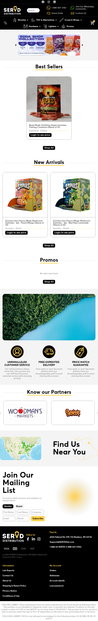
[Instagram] (39, 539)
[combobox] (33, 10)
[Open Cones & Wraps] (81, 20)
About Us (7, 581)
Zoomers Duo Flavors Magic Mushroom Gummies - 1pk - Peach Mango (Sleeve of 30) (24, 223)
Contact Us (8, 576)
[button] (40, 135)
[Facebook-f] (28, 539)
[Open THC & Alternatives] (56, 20)
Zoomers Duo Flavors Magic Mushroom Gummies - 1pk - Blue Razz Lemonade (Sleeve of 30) (71, 223)
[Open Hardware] (40, 26)
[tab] (8, 506)
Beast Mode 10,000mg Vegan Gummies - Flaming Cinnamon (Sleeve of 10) (48, 126)
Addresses (54, 576)
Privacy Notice (10, 591)
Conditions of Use (11, 596)
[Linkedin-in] (33, 539)
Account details (57, 581)
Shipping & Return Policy (14, 586)
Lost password (56, 586)
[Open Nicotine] (28, 20)
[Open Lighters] (58, 26)
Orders (53, 570)
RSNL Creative (17, 557)
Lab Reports (8, 570)
